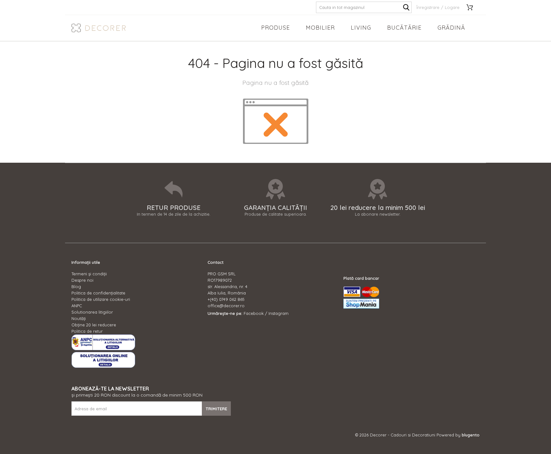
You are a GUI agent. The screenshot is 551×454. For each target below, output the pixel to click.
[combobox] (364, 7)
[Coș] (472, 7)
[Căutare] (406, 7)
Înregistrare (427, 7)
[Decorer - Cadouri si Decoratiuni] (98, 28)
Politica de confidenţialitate (98, 292)
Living (361, 27)
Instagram (278, 313)
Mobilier (320, 27)
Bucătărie (404, 27)
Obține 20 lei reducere (93, 324)
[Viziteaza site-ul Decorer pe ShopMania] (361, 306)
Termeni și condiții (89, 273)
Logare (452, 7)
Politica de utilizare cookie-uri (100, 299)
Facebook (254, 313)
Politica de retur (87, 331)
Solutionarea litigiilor (92, 312)
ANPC (76, 305)
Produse (275, 27)
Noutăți (78, 318)
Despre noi (82, 280)
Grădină (451, 27)
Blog (76, 286)
